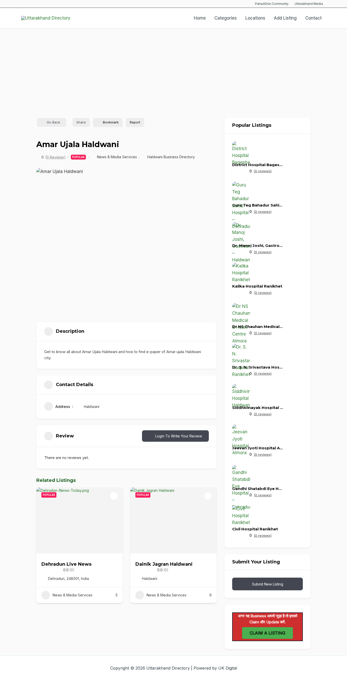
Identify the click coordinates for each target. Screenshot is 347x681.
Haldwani (91, 406)
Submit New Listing (267, 584)
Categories (225, 18)
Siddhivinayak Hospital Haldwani (257, 407)
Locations (255, 18)
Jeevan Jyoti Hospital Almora (257, 448)
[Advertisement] (173, 66)
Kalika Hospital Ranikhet (257, 286)
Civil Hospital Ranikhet (255, 529)
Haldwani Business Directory (171, 157)
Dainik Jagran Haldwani (164, 564)
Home (200, 18)
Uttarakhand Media (309, 4)
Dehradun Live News (66, 564)
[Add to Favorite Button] (114, 496)
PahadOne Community (272, 4)
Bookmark (111, 122)
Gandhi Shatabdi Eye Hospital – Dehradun (257, 488)
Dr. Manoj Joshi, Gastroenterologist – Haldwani (257, 245)
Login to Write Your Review (178, 436)
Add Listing (285, 18)
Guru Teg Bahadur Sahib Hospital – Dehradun (257, 205)
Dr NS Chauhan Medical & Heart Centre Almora (257, 326)
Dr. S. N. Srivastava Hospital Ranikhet (257, 367)
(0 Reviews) (55, 157)
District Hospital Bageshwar (257, 165)
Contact (313, 18)
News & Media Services (117, 157)
